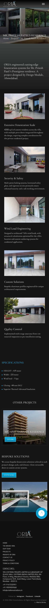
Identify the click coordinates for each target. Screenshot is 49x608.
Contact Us (7, 557)
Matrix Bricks (41, 602)
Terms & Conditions (11, 563)
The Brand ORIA (9, 546)
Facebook (29, 596)
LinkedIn (37, 596)
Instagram (20, 596)
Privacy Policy (9, 560)
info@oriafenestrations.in (12, 590)
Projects (6, 552)
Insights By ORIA (9, 555)
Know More (9, 475)
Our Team (6, 549)
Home (6, 38)
